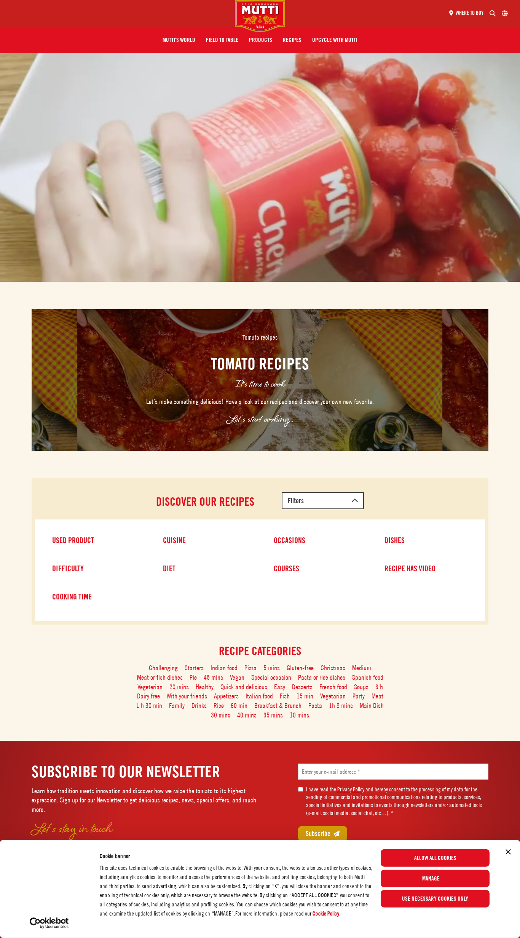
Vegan (237, 677)
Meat (377, 696)
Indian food (224, 668)
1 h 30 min (149, 705)
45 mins (213, 677)
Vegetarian (333, 696)
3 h (379, 687)
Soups (361, 687)
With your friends (187, 696)
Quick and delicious (243, 687)
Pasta (315, 705)
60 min (239, 705)
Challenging (163, 668)
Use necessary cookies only (435, 898)
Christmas (333, 668)
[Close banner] (508, 852)
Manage (431, 878)
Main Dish (372, 705)
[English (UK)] (505, 13)
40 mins (247, 715)
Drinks (199, 705)
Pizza (250, 668)
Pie (193, 677)
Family (177, 705)
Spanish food (367, 677)
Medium (361, 668)
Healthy (205, 687)
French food (333, 687)
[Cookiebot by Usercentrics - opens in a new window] (49, 923)
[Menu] (120, 13)
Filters (296, 501)
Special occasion (271, 677)
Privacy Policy (350, 789)
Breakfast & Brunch (277, 705)
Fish (285, 696)
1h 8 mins (341, 705)
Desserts (302, 687)
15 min (305, 696)
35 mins (273, 715)
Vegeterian (150, 687)
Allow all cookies (435, 858)
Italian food (259, 696)
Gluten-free (300, 668)
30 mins (220, 715)
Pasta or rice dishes (321, 677)
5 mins (271, 668)
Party (359, 696)
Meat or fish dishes (160, 677)
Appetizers (226, 696)
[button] (179, 40)
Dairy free (148, 696)
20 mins (179, 687)
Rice (219, 705)
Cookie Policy (326, 913)
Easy (279, 687)
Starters (194, 668)
